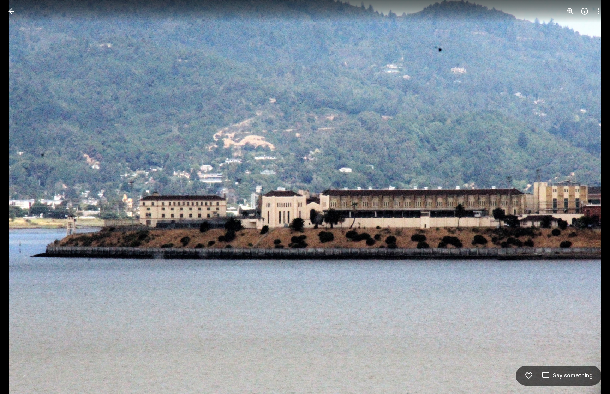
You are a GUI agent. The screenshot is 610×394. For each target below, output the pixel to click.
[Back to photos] (11, 11)
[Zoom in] (570, 11)
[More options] (599, 11)
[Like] (529, 375)
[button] (20, 197)
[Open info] (585, 11)
